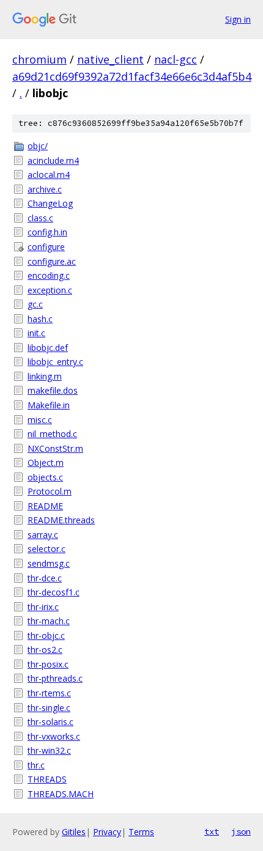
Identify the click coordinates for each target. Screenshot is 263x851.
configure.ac (52, 261)
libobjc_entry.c (55, 361)
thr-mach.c (49, 621)
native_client (110, 59)
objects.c (45, 477)
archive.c (45, 189)
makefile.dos (53, 390)
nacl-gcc (175, 59)
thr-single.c (49, 707)
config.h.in (47, 232)
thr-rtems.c (49, 693)
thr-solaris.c (50, 722)
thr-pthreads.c (55, 678)
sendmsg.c (49, 563)
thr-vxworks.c (54, 736)
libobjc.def (48, 347)
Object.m (46, 462)
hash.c (40, 319)
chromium (39, 59)
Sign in (238, 19)
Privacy (107, 832)
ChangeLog (50, 203)
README (45, 506)
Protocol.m (50, 491)
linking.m (45, 376)
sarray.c (43, 534)
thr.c (36, 765)
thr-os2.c (45, 649)
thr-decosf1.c (54, 592)
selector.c (46, 548)
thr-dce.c (45, 578)
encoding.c (49, 275)
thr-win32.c (49, 750)
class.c (40, 218)
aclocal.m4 (49, 174)
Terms (141, 832)
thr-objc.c (46, 635)
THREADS (47, 779)
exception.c (50, 290)
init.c (36, 333)
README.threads (61, 520)
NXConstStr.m (55, 448)
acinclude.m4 (53, 160)
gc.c (35, 304)
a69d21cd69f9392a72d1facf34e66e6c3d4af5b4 (131, 76)
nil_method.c (52, 434)
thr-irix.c (43, 607)
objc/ (38, 146)
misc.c (40, 420)
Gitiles (74, 832)
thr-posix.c (48, 664)
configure (46, 246)
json (241, 831)
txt (211, 831)
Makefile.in (49, 405)
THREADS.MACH (61, 794)
